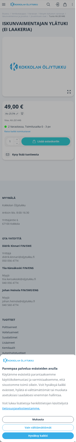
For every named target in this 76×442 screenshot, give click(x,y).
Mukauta (38, 419)
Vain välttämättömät (38, 427)
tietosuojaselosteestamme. (21, 408)
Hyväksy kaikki (38, 435)
